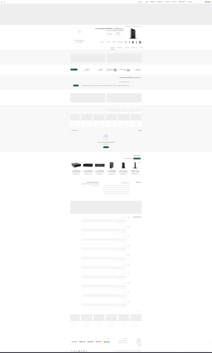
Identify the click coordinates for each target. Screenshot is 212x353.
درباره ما (139, 345)
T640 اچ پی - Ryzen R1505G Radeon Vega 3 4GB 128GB (135, 171)
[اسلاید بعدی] (70, 168)
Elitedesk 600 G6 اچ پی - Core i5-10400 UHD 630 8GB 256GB (88, 171)
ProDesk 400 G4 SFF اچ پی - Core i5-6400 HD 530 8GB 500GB (76, 171)
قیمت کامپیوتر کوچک (136, 26)
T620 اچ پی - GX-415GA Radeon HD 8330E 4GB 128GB (123, 171)
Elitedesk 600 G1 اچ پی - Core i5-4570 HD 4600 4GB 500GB (99, 171)
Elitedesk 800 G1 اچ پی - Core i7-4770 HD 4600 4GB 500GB (111, 171)
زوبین (140, 26)
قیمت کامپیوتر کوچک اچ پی (128, 26)
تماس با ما (139, 343)
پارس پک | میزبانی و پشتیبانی (122, 340)
